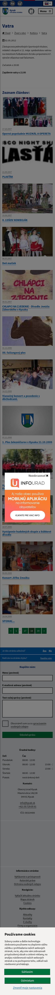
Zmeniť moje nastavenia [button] (27, 987)
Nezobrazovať (37, 475)
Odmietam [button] (27, 980)
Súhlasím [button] (27, 972)
